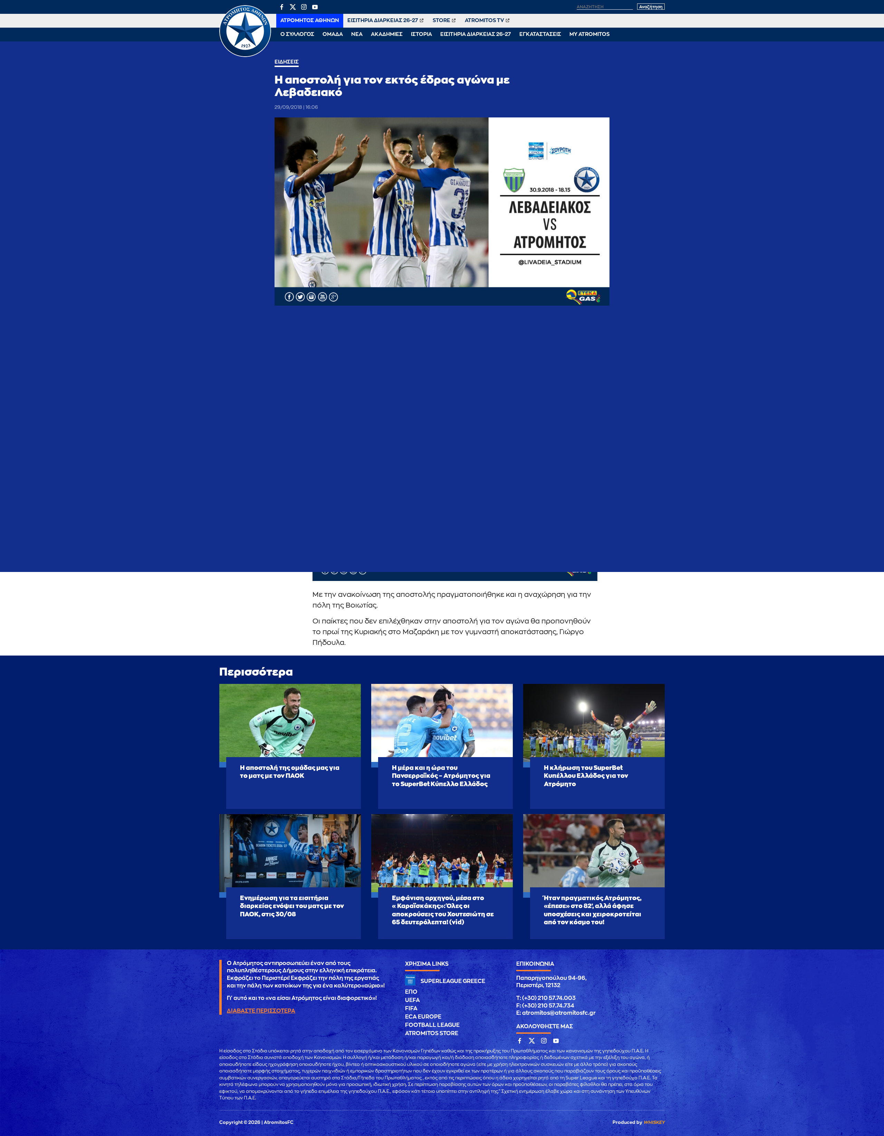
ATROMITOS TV (484, 20)
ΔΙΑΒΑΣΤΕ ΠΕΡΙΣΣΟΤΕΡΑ (261, 1011)
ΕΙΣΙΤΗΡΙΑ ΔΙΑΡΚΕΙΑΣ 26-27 (382, 20)
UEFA (412, 1000)
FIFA (411, 1008)
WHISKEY (654, 1122)
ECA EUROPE (423, 1017)
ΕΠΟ (411, 992)
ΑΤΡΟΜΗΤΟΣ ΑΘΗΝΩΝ (309, 20)
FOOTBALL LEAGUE (432, 1025)
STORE (441, 20)
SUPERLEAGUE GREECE (453, 981)
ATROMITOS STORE (431, 1033)
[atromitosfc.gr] (245, 56)
